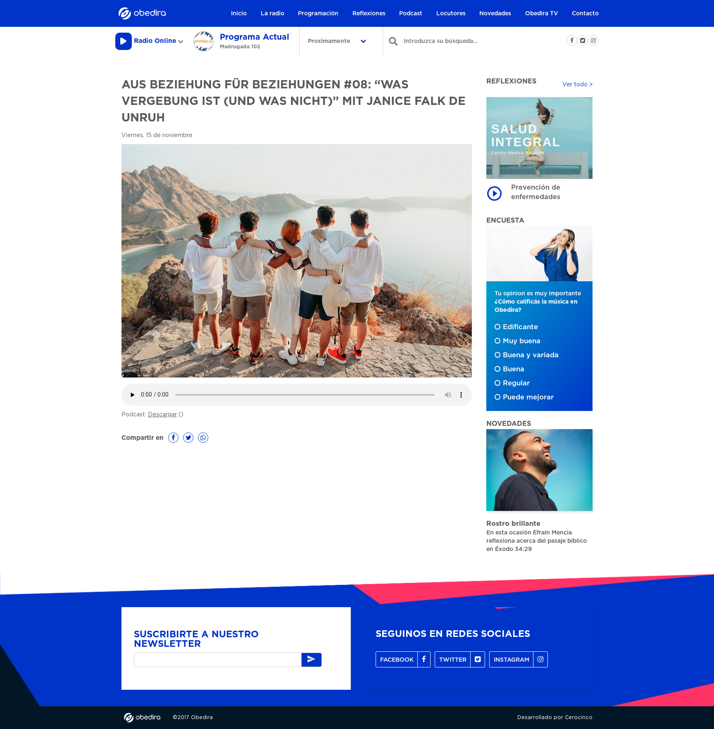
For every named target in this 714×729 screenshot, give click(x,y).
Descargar (162, 415)
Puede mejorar (528, 397)
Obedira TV (541, 14)
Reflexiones (369, 14)
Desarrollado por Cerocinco (555, 717)
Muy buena (521, 341)
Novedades (495, 14)
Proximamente (330, 41)
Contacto (585, 14)
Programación (318, 14)
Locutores (451, 14)
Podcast (410, 14)
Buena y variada (531, 355)
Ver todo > (577, 85)
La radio (272, 14)
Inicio (239, 14)
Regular (516, 383)
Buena (513, 369)
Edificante (520, 327)
